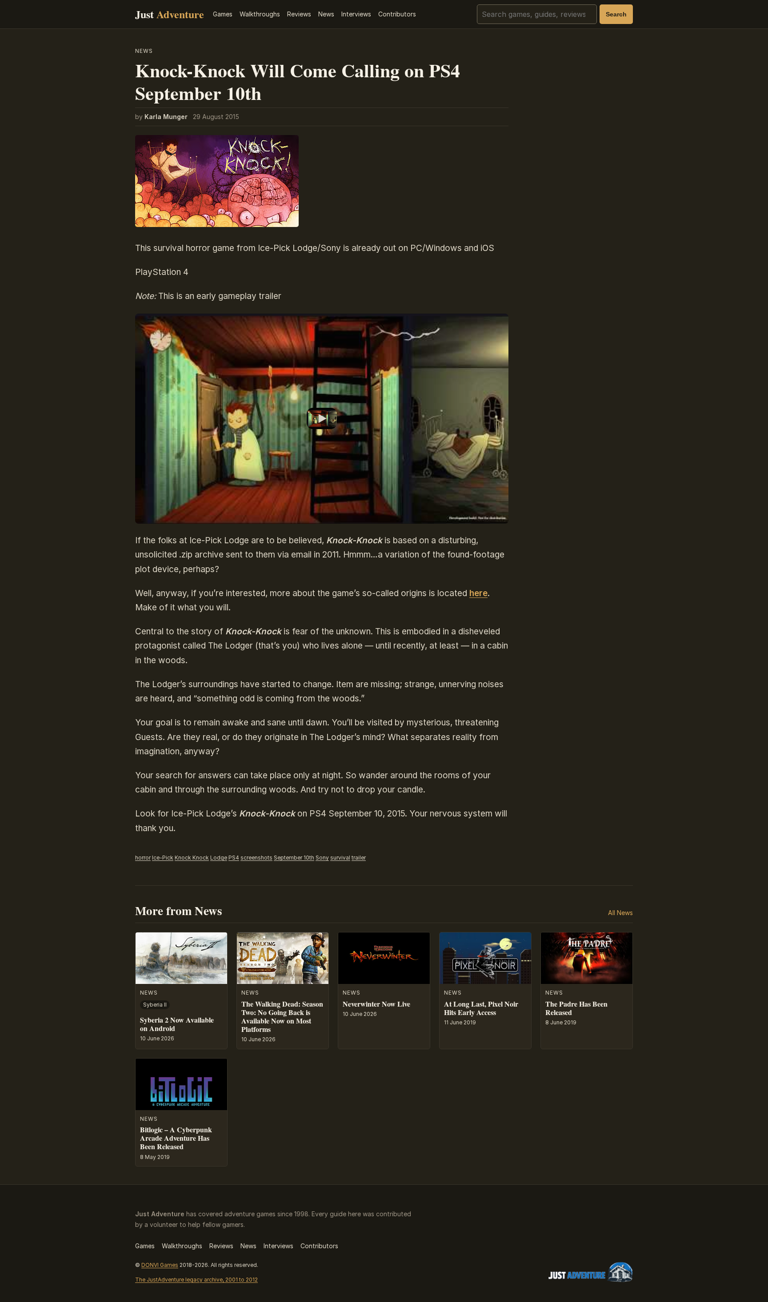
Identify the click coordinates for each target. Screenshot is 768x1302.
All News (620, 912)
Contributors (397, 14)
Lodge (218, 857)
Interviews (356, 14)
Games (222, 14)
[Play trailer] (321, 419)
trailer (359, 857)
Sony (322, 857)
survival (340, 857)
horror (143, 857)
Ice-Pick (162, 857)
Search (616, 14)
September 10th (294, 857)
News (326, 14)
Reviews (299, 14)
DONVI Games (159, 1265)
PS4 (233, 857)
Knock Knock (192, 857)
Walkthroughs (260, 14)
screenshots (256, 857)
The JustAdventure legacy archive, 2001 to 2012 (196, 1279)
